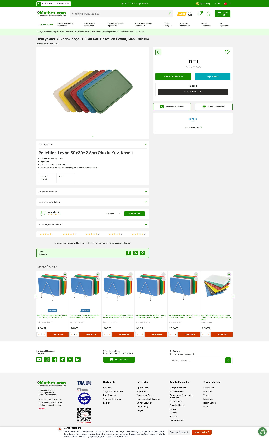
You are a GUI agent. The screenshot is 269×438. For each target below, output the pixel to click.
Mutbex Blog (142, 406)
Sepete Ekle (58, 334)
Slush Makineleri (177, 405)
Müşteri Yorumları (144, 403)
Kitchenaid (208, 399)
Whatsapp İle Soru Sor (175, 107)
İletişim (140, 410)
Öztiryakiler (208, 387)
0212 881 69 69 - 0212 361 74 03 (55, 4)
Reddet (132, 434)
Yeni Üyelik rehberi (112, 399)
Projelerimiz (142, 391)
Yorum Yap (134, 213)
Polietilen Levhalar (82, 32)
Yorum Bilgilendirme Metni (50, 224)
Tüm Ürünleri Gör (191, 127)
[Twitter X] (70, 359)
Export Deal (213, 76)
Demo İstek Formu (145, 395)
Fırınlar (173, 409)
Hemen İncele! (122, 359)
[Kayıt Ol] (228, 360)
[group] (92, 93)
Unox (205, 406)
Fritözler (174, 416)
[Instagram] (47, 359)
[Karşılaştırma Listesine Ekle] (65, 279)
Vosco (206, 395)
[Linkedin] (78, 359)
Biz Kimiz (107, 387)
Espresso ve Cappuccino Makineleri (181, 396)
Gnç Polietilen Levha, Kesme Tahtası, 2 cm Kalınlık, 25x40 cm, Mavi (52, 316)
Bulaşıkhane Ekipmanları (89, 24)
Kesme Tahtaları (66, 32)
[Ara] (170, 14)
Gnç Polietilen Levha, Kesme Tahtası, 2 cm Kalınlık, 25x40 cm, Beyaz (183, 316)
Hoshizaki (207, 391)
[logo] (51, 14)
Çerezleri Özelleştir (179, 432)
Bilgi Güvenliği (109, 395)
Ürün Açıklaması (46, 144)
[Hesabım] (208, 14)
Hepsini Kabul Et (202, 432)
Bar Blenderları (177, 420)
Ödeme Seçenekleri (216, 107)
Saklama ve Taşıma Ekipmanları (115, 24)
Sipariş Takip (205, 4)
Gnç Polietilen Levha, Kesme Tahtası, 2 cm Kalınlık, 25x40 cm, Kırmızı (150, 316)
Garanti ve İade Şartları (49, 202)
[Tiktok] (62, 359)
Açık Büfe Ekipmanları (185, 24)
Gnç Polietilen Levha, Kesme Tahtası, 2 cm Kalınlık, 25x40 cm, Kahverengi (118, 316)
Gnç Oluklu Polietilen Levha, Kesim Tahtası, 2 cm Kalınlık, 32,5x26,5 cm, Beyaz (216, 317)
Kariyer (106, 403)
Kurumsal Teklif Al (173, 76)
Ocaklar (173, 413)
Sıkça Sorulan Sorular (113, 391)
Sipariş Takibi (143, 387)
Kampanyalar (47, 24)
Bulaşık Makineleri (178, 387)
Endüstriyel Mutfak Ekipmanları (65, 24)
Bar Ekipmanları (224, 24)
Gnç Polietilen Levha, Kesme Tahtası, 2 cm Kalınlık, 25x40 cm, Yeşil (85, 316)
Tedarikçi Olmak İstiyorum (148, 399)
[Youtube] (39, 359)
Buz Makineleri (177, 391)
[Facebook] (54, 359)
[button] (92, 136)
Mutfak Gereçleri (168, 24)
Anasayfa (39, 32)
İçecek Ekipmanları (206, 24)
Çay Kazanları (176, 401)
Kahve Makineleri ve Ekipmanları (143, 24)
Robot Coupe (209, 403)
